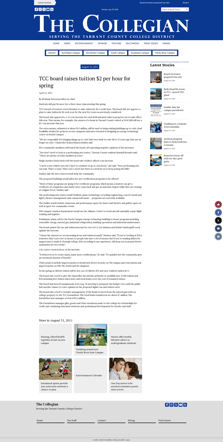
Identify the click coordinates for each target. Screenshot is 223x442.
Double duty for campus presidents (174, 109)
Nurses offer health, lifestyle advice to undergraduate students (123, 340)
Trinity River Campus (165, 52)
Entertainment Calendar (89, 375)
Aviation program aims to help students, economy (175, 141)
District (52, 52)
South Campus (118, 52)
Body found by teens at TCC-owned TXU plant (174, 92)
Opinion (102, 43)
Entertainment (84, 43)
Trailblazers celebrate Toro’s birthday (175, 125)
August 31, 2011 (90, 66)
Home (56, 43)
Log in (128, 440)
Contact (102, 420)
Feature (116, 43)
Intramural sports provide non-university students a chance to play (54, 386)
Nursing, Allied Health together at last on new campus (53, 340)
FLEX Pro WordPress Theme (109, 440)
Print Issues (151, 43)
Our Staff (71, 420)
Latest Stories (162, 65)
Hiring (166, 43)
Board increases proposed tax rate (149, 2)
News (67, 43)
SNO (122, 440)
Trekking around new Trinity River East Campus (89, 351)
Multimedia (132, 43)
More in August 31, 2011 (56, 320)
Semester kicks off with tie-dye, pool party (173, 158)
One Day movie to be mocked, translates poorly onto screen (124, 386)
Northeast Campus (71, 52)
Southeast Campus (140, 52)
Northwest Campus (95, 52)
